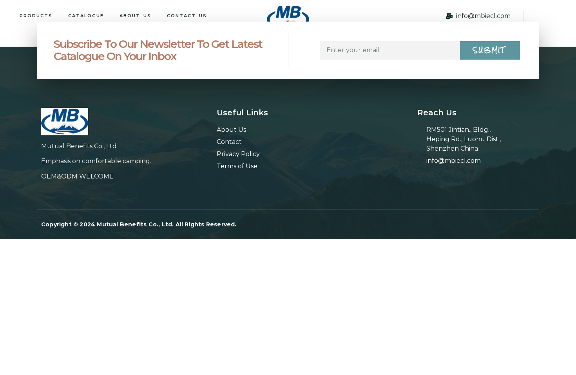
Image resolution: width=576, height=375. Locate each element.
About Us (135, 15)
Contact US (187, 15)
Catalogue (86, 15)
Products (36, 15)
